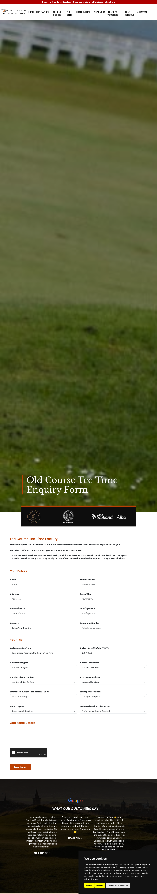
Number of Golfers (89, 662)
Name (13, 579)
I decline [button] (99, 885)
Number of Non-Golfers (22, 677)
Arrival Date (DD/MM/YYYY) (94, 648)
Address (14, 594)
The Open (69, 13)
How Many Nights (19, 662)
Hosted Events (82, 12)
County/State (17, 608)
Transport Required (90, 691)
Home (31, 12)
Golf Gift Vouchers (112, 13)
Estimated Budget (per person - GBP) (29, 691)
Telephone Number (90, 623)
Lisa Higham (75, 838)
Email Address (87, 579)
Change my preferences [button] (118, 885)
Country (14, 623)
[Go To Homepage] (14, 9)
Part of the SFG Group (14, 13)
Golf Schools (129, 13)
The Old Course (57, 13)
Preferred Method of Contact (95, 706)
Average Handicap (90, 677)
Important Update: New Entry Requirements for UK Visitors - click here (78, 2)
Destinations (43, 12)
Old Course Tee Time (20, 648)
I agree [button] (89, 885)
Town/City (85, 594)
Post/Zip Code (87, 608)
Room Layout (17, 706)
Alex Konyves (42, 853)
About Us (142, 12)
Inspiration (99, 12)
